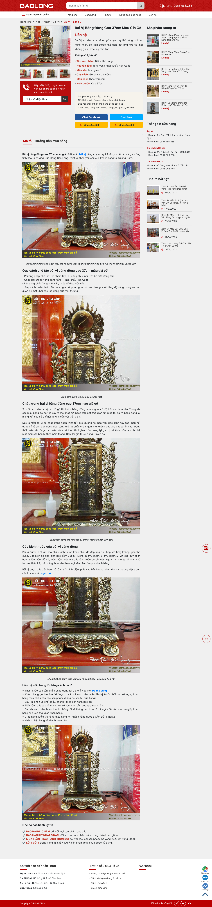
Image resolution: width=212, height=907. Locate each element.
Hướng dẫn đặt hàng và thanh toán (108, 873)
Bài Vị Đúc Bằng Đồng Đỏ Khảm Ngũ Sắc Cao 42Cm (174, 103)
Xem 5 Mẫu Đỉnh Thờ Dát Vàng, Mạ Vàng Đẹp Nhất (174, 187)
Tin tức (107, 14)
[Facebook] (177, 903)
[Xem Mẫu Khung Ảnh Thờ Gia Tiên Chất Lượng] (153, 247)
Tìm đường (205, 873)
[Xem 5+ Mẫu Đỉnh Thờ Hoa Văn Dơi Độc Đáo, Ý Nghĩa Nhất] (153, 203)
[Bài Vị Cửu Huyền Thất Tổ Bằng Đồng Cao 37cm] (153, 90)
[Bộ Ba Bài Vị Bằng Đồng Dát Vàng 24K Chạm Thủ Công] (153, 74)
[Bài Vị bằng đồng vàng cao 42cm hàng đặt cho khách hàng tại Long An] (153, 40)
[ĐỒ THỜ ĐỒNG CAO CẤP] (36, 5)
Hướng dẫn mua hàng (129, 14)
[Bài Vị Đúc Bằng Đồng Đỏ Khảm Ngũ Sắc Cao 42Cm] (153, 107)
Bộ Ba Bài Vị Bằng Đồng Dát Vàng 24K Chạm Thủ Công (175, 70)
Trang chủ (71, 14)
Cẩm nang (90, 14)
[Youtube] (189, 903)
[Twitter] (183, 903)
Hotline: (177, 5)
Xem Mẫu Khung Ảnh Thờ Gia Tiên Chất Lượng (176, 244)
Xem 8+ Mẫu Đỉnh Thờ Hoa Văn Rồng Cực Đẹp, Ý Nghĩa (175, 216)
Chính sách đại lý (99, 883)
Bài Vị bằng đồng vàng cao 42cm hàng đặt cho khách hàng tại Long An (175, 37)
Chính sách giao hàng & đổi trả (106, 878)
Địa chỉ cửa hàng (99, 888)
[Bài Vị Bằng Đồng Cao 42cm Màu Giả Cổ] (153, 57)
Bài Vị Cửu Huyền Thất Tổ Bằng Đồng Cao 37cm (174, 87)
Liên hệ (153, 14)
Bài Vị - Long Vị (73, 21)
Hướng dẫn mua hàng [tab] (51, 141)
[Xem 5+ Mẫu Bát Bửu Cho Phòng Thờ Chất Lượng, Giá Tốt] (153, 232)
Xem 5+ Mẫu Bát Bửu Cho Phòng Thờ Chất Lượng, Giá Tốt (175, 231)
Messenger (205, 890)
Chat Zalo (205, 881)
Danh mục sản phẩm (37, 14)
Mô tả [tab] (27, 141)
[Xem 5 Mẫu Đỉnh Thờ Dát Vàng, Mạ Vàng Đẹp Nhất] (153, 190)
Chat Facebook (91, 117)
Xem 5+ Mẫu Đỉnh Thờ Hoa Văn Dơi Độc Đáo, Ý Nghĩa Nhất (175, 202)
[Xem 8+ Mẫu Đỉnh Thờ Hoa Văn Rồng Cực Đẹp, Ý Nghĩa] (153, 218)
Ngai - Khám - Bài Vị (48, 21)
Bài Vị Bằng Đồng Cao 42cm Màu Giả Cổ (175, 53)
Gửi (64, 99)
